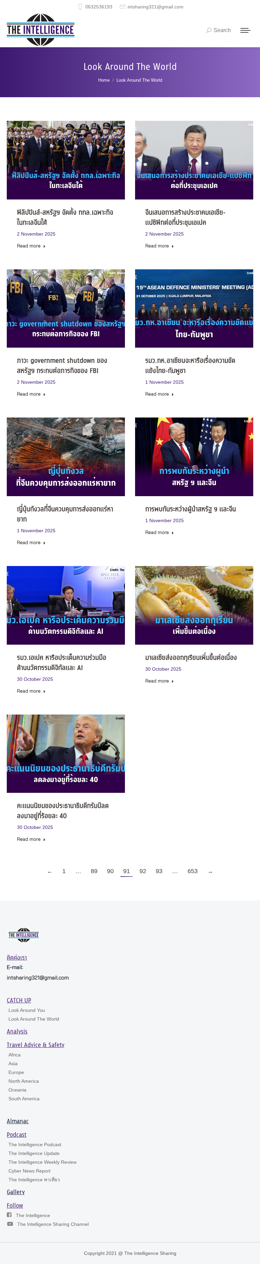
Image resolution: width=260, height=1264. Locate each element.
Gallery (16, 1192)
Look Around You (26, 1010)
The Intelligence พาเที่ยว (34, 1179)
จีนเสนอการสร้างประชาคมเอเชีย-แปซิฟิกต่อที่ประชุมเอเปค (185, 218)
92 (142, 871)
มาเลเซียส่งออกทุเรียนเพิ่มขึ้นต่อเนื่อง (191, 658)
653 (193, 871)
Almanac (18, 1121)
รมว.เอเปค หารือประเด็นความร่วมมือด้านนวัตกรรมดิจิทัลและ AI (61, 663)
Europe (16, 1072)
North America (23, 1081)
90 (110, 871)
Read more (29, 246)
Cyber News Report (29, 1171)
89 (94, 871)
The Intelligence (33, 1215)
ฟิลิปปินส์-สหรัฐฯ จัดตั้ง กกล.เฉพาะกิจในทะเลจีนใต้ (65, 218)
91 (126, 871)
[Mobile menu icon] (245, 30)
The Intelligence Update (34, 1153)
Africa (14, 1054)
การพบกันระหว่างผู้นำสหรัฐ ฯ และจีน (190, 509)
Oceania (17, 1090)
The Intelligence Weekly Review (42, 1162)
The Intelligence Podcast (34, 1144)
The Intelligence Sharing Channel (53, 1224)
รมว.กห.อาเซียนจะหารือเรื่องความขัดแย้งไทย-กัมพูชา (190, 366)
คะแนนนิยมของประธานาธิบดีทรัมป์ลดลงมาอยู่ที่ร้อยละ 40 (63, 811)
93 (159, 871)
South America (24, 1098)
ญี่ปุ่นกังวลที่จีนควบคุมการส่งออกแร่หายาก (65, 514)
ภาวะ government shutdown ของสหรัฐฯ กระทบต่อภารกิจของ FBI (62, 366)
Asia (13, 1063)
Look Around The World (33, 1019)
